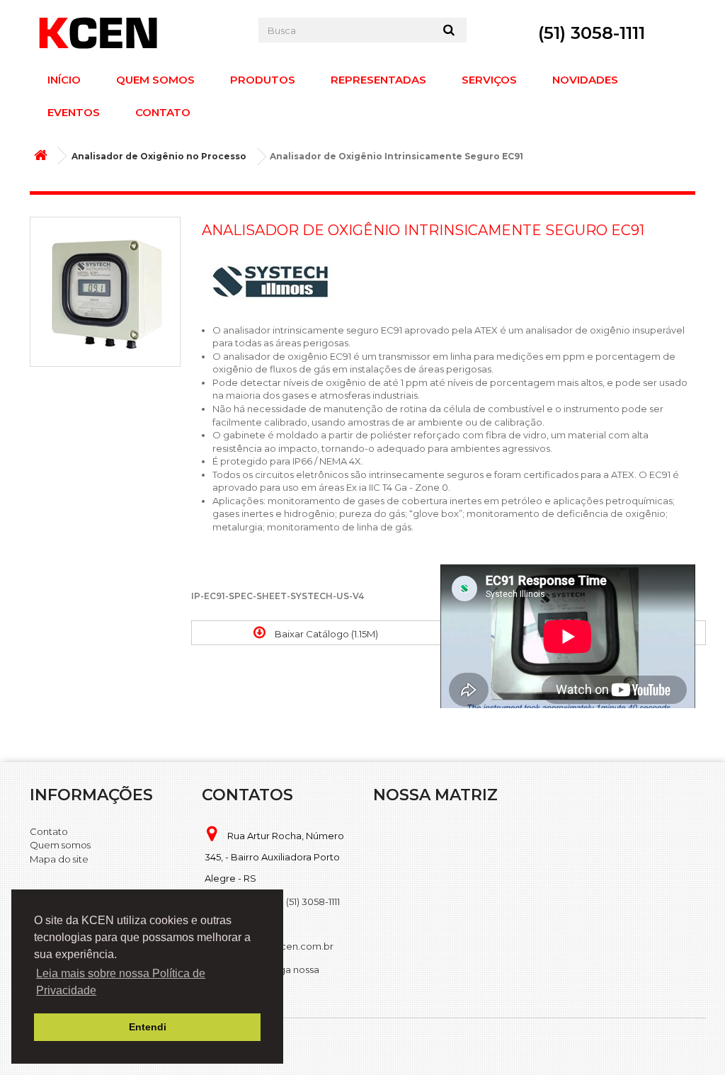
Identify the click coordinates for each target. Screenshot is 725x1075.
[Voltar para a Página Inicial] (43, 156)
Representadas (378, 79)
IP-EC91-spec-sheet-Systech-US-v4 (277, 596)
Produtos (262, 79)
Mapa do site (59, 859)
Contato (162, 112)
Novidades (585, 79)
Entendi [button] (147, 1027)
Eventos (73, 112)
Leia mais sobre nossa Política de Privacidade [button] (120, 981)
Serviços (489, 79)
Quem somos (155, 79)
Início (64, 79)
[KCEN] (133, 32)
